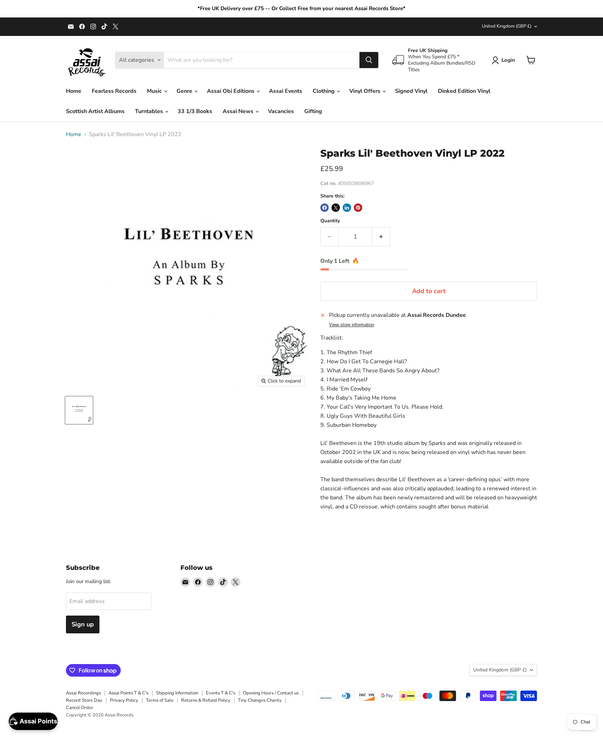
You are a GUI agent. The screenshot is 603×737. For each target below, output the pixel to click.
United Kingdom (506, 26)
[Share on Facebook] (324, 207)
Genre (185, 91)
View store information (351, 324)
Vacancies (281, 111)
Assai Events (285, 91)
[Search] (368, 60)
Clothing (324, 91)
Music (155, 91)
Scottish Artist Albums (95, 111)
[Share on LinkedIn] (347, 207)
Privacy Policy (124, 700)
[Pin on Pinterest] (358, 207)
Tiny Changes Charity (260, 700)
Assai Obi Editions (231, 91)
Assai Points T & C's (128, 693)
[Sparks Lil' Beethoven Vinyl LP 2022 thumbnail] (79, 410)
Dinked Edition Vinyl (464, 91)
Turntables (149, 111)
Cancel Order (79, 708)
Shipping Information (177, 693)
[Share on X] (336, 207)
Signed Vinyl (411, 91)
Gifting (313, 111)
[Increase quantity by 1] (381, 236)
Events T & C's (220, 693)
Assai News (239, 111)
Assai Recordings (83, 693)
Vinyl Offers (365, 91)
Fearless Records (114, 91)
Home (73, 91)
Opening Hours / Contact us (271, 693)
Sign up (83, 624)
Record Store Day (84, 700)
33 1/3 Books (195, 111)
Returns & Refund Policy (205, 700)
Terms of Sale (159, 700)
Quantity (330, 221)
